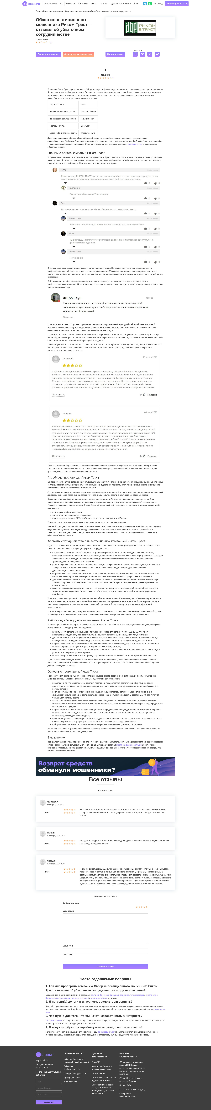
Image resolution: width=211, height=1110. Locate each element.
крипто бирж (151, 995)
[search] (61, 4)
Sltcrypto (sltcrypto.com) (75, 1073)
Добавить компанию (121, 3)
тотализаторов (137, 995)
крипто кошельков (98, 998)
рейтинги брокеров (100, 995)
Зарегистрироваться (176, 3)
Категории (83, 3)
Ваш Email (68, 954)
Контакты (104, 3)
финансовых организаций (58, 998)
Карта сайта (41, 1060)
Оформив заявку (54, 1020)
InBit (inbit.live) (71, 1082)
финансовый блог (106, 1032)
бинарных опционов (119, 995)
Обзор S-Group (99, 1073)
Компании (70, 3)
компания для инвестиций (129, 745)
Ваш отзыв (68, 911)
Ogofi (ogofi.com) (72, 1077)
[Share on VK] (158, 54)
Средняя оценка (42, 39)
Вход (160, 3)
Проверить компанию (48, 54)
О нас (94, 3)
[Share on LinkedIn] (150, 54)
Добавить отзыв (71, 903)
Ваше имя (68, 946)
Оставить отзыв (115, 54)
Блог (136, 3)
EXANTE (96, 1062)
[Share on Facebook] (136, 54)
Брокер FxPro (125, 1085)
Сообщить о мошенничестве (78, 54)
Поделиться (137, 50)
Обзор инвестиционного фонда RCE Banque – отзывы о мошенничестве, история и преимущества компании (132, 1068)
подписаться (49, 1102)
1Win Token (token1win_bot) (132, 1089)
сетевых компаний (80, 998)
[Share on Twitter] (143, 54)
